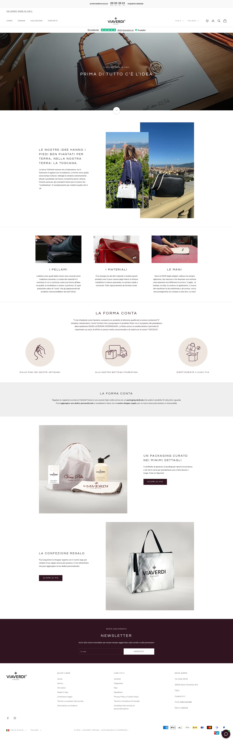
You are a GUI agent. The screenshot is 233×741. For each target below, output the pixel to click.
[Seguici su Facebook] (7, 718)
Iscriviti (139, 651)
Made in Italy (62, 692)
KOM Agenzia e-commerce (114, 730)
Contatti (53, 21)
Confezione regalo (64, 696)
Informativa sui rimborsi (67, 705)
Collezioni (37, 21)
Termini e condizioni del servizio (70, 701)
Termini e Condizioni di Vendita (127, 701)
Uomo (9, 21)
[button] (206, 21)
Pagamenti (118, 683)
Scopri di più (155, 482)
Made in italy (25, 11)
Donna (21, 21)
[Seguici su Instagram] (14, 718)
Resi (115, 688)
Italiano (192, 21)
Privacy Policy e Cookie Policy (126, 696)
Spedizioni (118, 692)
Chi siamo (11, 11)
